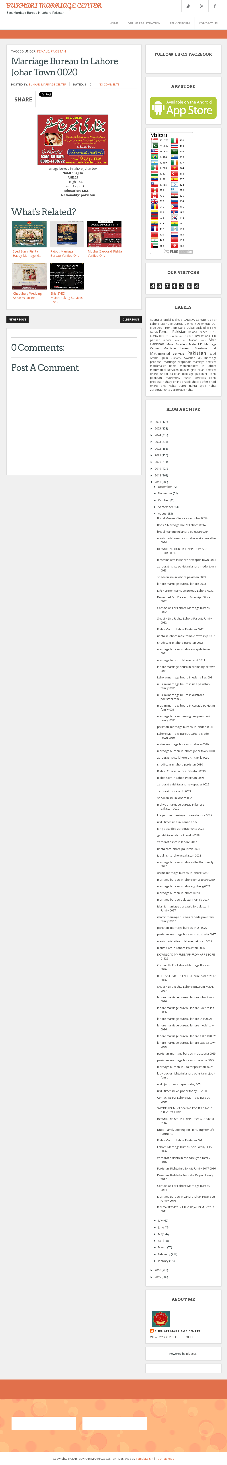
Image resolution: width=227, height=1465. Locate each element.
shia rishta (168, 385)
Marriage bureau (177, 348)
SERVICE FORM (180, 23)
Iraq (184, 340)
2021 (158, 455)
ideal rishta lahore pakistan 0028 (179, 855)
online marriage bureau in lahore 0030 (183, 744)
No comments (109, 84)
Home (114, 23)
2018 (158, 475)
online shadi (159, 374)
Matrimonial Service (167, 353)
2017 (158, 482)
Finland (192, 332)
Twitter (188, 6)
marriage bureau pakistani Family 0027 (183, 900)
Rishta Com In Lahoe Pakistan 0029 (180, 778)
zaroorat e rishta (182, 390)
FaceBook (214, 6)
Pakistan (58, 51)
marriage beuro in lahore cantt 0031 (181, 660)
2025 (158, 428)
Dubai (191, 328)
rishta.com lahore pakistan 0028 (178, 849)
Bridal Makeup (172, 319)
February (164, 1254)
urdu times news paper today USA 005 (182, 1091)
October (164, 500)
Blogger (191, 1354)
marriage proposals (177, 362)
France (203, 332)
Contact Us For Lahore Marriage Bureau (183, 322)
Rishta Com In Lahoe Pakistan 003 (179, 1140)
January (163, 1261)
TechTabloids (165, 1459)
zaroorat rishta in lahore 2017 (177, 842)
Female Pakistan (172, 331)
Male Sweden (176, 344)
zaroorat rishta (160, 390)
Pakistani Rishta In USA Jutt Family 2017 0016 (186, 1168)
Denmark (190, 323)
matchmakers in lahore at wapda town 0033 (186, 560)
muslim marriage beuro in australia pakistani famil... (180, 697)
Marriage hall (206, 348)
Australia (156, 320)
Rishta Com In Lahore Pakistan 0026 (181, 948)
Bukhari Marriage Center (47, 84)
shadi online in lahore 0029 (175, 798)
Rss (202, 6)
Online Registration (143, 23)
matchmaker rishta (163, 365)
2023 (158, 442)
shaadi (186, 381)
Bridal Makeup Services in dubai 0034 (182, 518)
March (162, 1247)
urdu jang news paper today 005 (179, 1084)
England (201, 327)
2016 (158, 1270)
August (163, 513)
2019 (158, 468)
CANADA (189, 320)
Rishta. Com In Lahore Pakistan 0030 (181, 771)
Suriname (176, 357)
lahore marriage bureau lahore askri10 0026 (186, 1036)
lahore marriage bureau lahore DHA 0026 (184, 1019)
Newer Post (17, 319)
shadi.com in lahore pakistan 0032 (180, 643)
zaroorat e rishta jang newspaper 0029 (183, 784)
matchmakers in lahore (198, 366)
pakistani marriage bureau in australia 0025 (186, 1053)
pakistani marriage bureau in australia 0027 (186, 934)
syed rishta (208, 386)
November (165, 493)
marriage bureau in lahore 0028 (178, 893)
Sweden (189, 358)
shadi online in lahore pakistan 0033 (181, 577)
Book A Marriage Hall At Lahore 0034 (181, 525)
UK (200, 358)
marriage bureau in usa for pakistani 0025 (185, 1067)
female (43, 51)
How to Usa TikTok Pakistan (176, 336)
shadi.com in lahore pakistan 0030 (180, 764)
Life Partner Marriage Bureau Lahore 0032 (185, 591)
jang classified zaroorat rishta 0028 (180, 829)
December (165, 487)
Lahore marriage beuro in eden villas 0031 (185, 677)
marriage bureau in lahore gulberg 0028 (183, 886)
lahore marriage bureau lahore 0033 (181, 584)
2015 (158, 1277)
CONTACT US (208, 23)
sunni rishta (188, 386)
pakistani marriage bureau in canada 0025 (185, 1060)
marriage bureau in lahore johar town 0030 (186, 751)
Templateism (144, 1459)
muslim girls (188, 369)
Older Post (130, 319)
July (160, 1220)
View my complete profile (172, 1337)
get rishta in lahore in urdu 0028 (178, 835)
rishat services (195, 378)
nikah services (207, 369)
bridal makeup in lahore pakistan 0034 (183, 532)
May (161, 1234)
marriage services (204, 361)
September (166, 507)
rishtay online (172, 382)
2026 (158, 422)
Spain (164, 357)
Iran (176, 340)
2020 (158, 462)
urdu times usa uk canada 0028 (178, 822)
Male (203, 340)
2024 (158, 435)
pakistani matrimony (165, 378)
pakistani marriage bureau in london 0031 (185, 727)
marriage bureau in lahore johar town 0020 (186, 880)
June (161, 1227)
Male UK (195, 344)
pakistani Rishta (205, 373)
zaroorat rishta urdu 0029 (174, 791)
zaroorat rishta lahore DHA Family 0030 (183, 758)
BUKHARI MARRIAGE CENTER (54, 5)
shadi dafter (200, 382)
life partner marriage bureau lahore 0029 (184, 815)
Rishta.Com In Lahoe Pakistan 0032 (180, 629)
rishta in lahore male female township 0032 (186, 636)
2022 (158, 449)
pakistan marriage (182, 373)
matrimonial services (164, 370)
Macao (193, 340)
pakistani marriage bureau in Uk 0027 (182, 928)
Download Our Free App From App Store (183, 326)
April (161, 1241)
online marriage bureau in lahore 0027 (183, 873)
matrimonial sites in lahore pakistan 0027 (184, 941)
